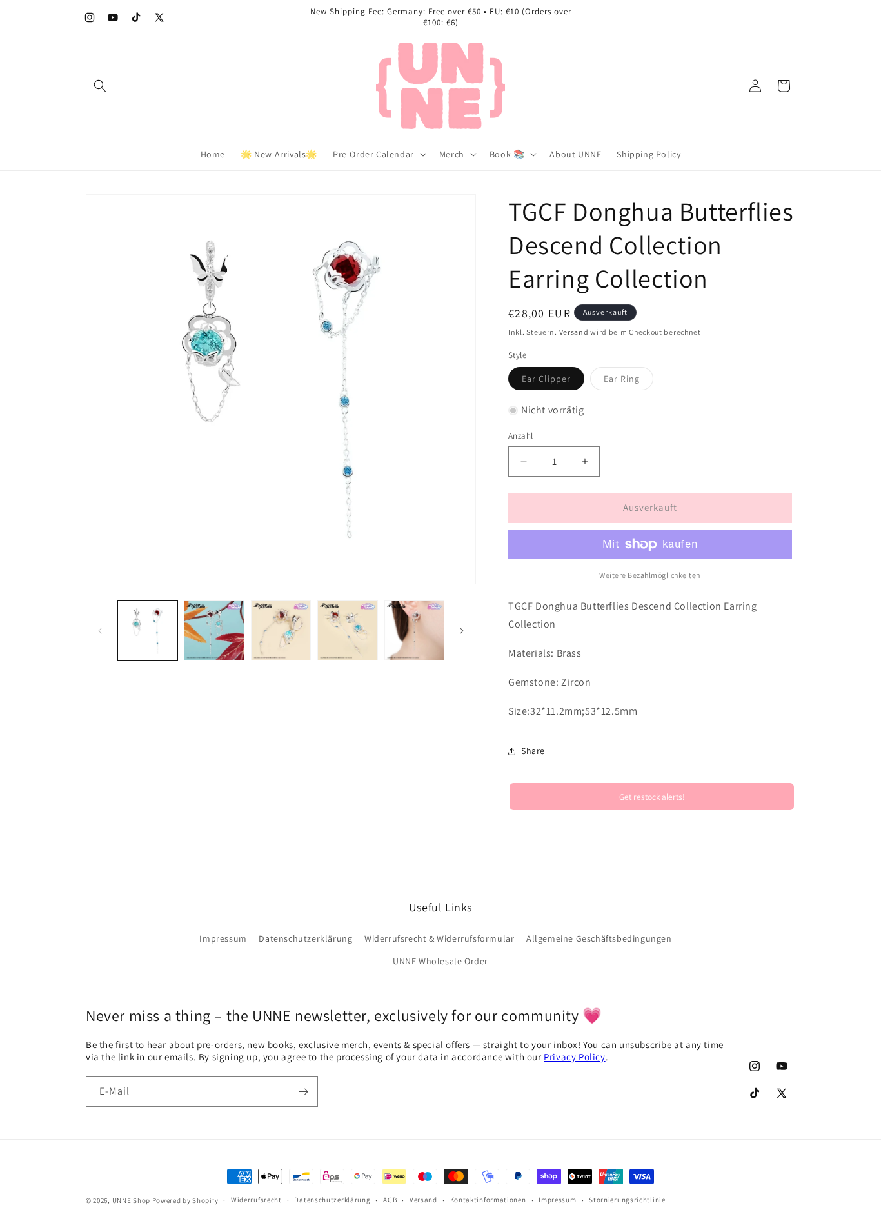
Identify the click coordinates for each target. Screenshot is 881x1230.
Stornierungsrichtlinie (627, 1199)
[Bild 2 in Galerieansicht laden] (214, 630)
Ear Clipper (553, 381)
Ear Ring (628, 381)
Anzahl (520, 435)
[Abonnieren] (303, 1091)
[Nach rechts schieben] (462, 631)
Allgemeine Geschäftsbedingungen (599, 938)
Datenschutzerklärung (305, 938)
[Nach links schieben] (100, 631)
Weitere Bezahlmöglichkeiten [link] (650, 575)
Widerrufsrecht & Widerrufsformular (439, 938)
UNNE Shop (131, 1200)
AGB (390, 1199)
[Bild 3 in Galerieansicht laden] (281, 630)
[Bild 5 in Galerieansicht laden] (414, 630)
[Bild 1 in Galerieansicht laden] (147, 630)
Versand (574, 332)
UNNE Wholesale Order (440, 961)
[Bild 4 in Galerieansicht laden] (347, 630)
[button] (100, 86)
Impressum (222, 938)
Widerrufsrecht (256, 1199)
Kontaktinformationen (488, 1199)
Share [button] (533, 751)
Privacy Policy (574, 1057)
